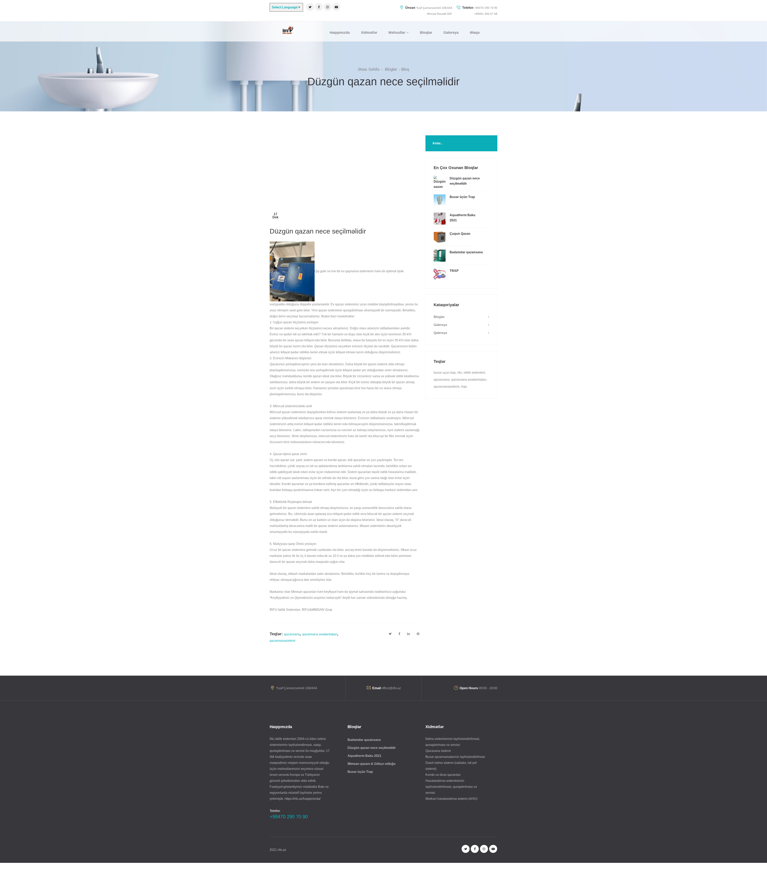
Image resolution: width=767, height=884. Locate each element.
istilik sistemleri (474, 372)
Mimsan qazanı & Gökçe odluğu (371, 763)
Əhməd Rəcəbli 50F (439, 13)
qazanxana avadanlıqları (319, 634)
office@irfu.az (391, 688)
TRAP (454, 270)
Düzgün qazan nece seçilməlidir (465, 181)
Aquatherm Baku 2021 (462, 217)
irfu (459, 372)
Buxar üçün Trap (462, 197)
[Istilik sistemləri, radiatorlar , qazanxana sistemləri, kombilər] (287, 29)
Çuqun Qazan (460, 233)
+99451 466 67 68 (485, 13)
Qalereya (440, 333)
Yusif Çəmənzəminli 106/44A (434, 7)
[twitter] (310, 7)
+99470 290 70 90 (485, 7)
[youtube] (336, 7)
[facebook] (319, 7)
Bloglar (439, 317)
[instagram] (328, 7)
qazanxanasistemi (282, 640)
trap (464, 386)
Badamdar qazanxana (466, 252)
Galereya (440, 325)
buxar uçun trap (445, 372)
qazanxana (292, 634)
